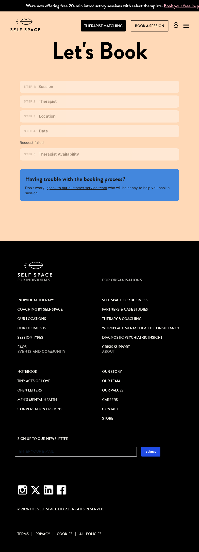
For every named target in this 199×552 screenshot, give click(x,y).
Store (107, 418)
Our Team (111, 381)
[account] (176, 26)
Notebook (27, 371)
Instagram (22, 490)
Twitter (35, 490)
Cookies (65, 534)
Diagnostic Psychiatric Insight (132, 337)
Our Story (112, 371)
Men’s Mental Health (37, 399)
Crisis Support (116, 347)
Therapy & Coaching (121, 319)
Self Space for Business (125, 300)
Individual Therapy (35, 300)
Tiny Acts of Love (33, 381)
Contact (110, 409)
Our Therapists (31, 328)
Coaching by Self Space (40, 309)
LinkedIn (48, 490)
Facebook (61, 490)
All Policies (90, 534)
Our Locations (31, 319)
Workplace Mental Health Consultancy (140, 328)
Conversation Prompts (39, 409)
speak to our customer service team (77, 188)
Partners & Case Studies (125, 309)
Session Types (30, 337)
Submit (151, 451)
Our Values (113, 390)
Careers (110, 399)
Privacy (42, 534)
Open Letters (29, 390)
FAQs (22, 347)
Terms (23, 534)
